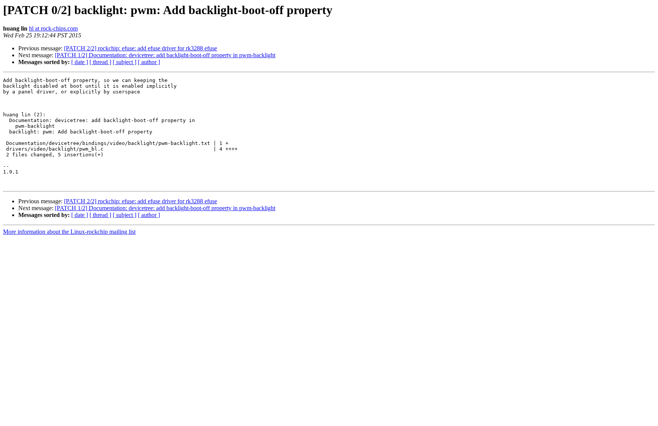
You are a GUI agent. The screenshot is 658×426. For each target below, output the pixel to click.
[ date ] (79, 62)
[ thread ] (100, 62)
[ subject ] (124, 62)
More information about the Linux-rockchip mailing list (69, 231)
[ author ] (149, 62)
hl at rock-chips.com (53, 28)
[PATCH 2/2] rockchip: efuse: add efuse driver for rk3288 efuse (140, 48)
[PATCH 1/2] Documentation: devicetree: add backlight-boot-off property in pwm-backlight (165, 55)
